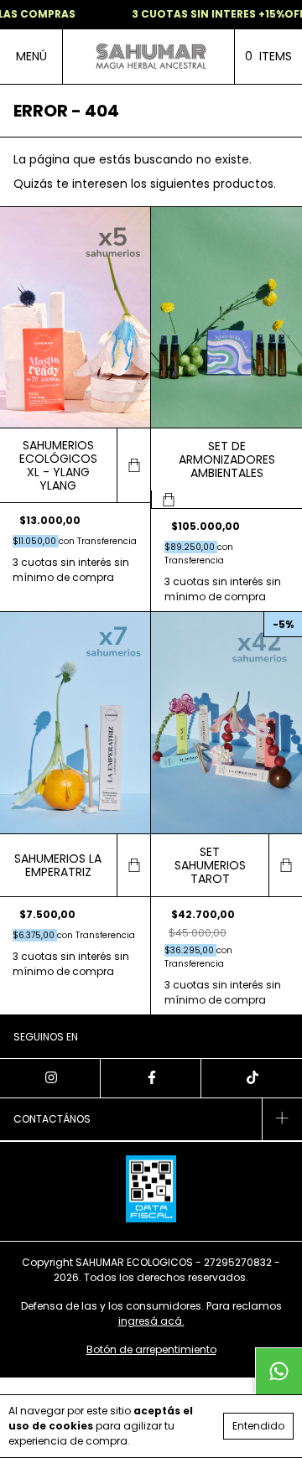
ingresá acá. (151, 1321)
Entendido (258, 1426)
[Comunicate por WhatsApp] (278, 1370)
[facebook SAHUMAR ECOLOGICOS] (151, 1078)
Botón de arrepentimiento (151, 1349)
